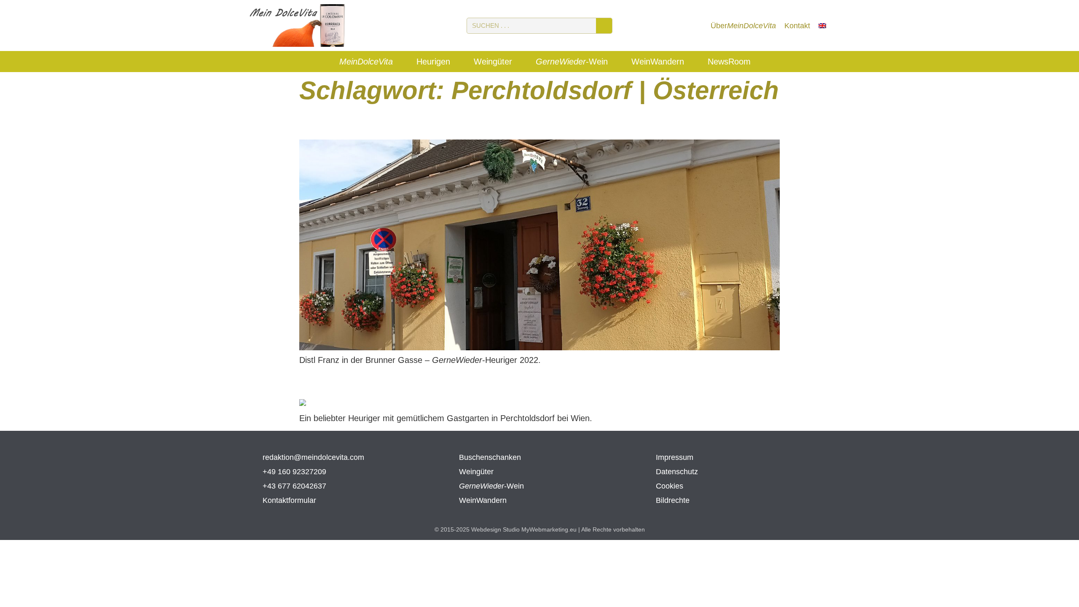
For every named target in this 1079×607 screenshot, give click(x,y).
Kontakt (797, 25)
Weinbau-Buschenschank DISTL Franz (459, 122)
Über (743, 25)
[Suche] (604, 25)
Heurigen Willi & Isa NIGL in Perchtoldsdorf (459, 382)
